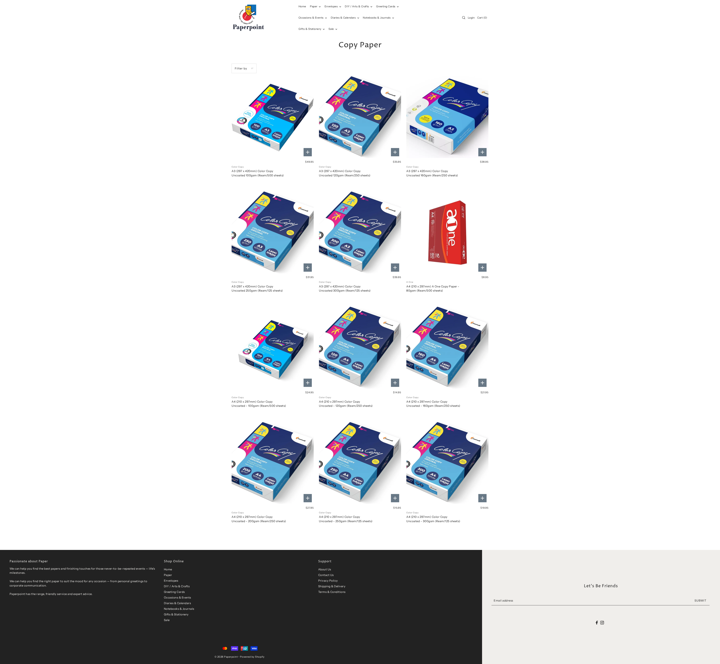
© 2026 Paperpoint (226, 656)
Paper (314, 6)
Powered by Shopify (252, 656)
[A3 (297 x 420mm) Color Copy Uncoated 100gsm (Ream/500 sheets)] (273, 117)
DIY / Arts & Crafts (357, 6)
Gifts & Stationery (310, 29)
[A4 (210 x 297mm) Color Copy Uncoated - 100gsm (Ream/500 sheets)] (273, 348)
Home (168, 569)
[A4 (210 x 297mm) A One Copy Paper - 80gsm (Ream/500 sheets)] (447, 232)
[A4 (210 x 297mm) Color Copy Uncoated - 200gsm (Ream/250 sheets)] (273, 463)
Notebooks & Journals (377, 17)
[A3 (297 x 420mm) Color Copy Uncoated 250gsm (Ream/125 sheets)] (273, 232)
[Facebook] (597, 622)
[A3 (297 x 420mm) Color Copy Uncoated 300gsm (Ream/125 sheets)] (360, 232)
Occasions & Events (177, 597)
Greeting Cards (386, 6)
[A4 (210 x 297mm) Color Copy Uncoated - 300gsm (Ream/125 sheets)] (447, 463)
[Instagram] (602, 622)
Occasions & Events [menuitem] (311, 17)
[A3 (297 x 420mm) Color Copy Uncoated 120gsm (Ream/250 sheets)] (360, 117)
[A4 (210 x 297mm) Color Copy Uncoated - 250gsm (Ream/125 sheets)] (360, 463)
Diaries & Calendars (343, 17)
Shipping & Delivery (332, 586)
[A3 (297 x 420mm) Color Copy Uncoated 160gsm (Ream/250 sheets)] (447, 117)
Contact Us (326, 575)
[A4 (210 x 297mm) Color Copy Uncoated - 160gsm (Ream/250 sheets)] (447, 348)
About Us (324, 569)
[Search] (463, 17)
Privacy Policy (328, 580)
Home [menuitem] (302, 6)
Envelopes (331, 6)
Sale (331, 29)
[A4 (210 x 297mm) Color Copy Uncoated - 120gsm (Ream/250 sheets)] (360, 348)
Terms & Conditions (332, 592)
